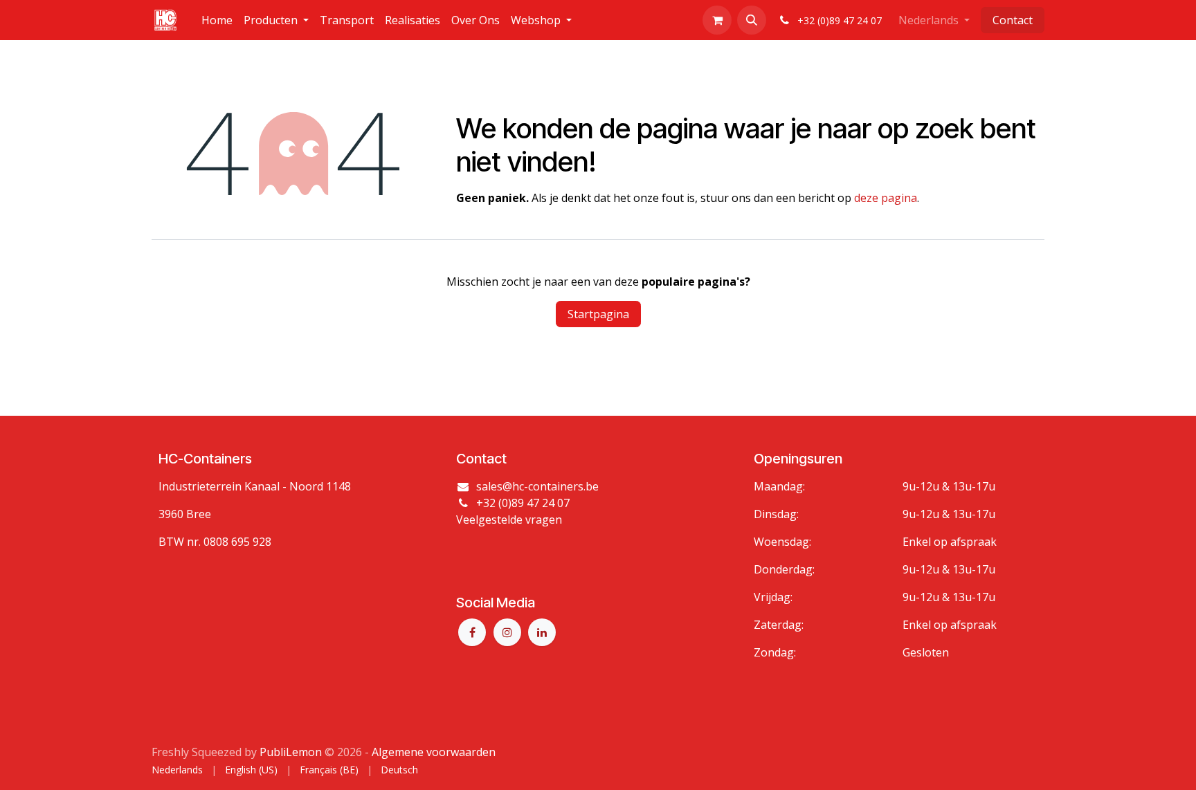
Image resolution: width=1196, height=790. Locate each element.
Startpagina (598, 314)
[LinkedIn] (542, 632)
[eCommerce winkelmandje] (717, 20)
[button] (751, 20)
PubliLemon (291, 752)
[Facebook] (472, 632)
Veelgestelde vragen (509, 519)
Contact (1013, 20)
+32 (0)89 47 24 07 (523, 503)
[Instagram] (507, 632)
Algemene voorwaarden (434, 752)
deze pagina (885, 197)
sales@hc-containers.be (537, 486)
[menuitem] (217, 20)
